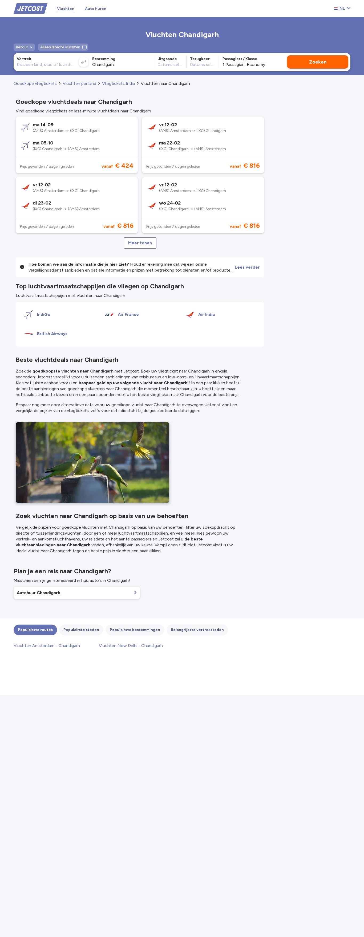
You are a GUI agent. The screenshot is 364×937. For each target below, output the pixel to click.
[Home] (30, 8)
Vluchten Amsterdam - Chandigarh (47, 645)
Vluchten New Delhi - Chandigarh (131, 645)
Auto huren (95, 8)
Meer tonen (140, 242)
